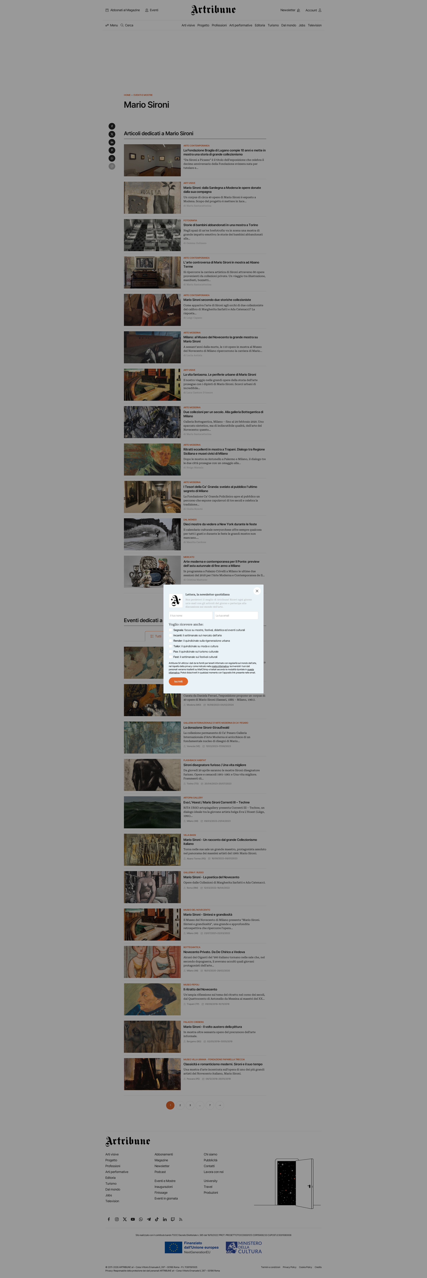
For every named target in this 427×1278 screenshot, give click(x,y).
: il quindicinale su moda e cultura (195, 646)
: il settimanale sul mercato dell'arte (197, 635)
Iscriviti (178, 681)
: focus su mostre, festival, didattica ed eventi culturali (209, 630)
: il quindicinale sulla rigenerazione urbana (201, 640)
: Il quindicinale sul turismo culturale (196, 651)
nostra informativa (220, 666)
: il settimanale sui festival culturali (195, 657)
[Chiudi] (257, 591)
